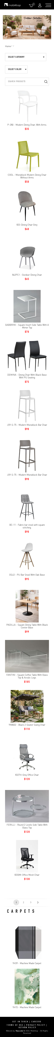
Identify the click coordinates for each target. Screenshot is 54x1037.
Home (8, 46)
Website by (14, 1031)
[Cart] (31, 6)
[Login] (40, 5)
